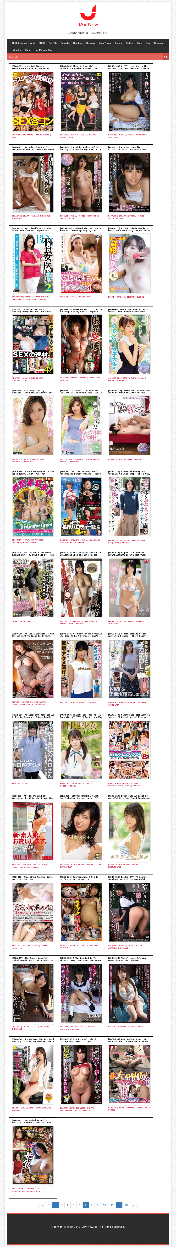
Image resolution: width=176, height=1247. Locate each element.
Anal (32, 43)
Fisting (129, 43)
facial (30, 135)
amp (98, 378)
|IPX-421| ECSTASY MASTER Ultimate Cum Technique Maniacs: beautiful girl (80, 798)
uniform (72, 786)
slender (120, 380)
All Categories (19, 43)
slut (71, 137)
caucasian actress (34, 540)
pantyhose (31, 299)
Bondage (78, 43)
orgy (14, 137)
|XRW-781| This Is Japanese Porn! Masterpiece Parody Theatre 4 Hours (80, 473)
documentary (18, 135)
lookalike (95, 540)
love (31, 1108)
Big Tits (53, 43)
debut (126, 378)
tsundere (43, 299)
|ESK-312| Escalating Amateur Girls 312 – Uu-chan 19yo (32, 878)
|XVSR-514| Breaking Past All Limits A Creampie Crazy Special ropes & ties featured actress (81, 311)
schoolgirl (141, 135)
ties (62, 380)
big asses (64, 135)
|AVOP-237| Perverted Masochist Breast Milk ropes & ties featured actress (31, 1122)
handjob (121, 297)
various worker (121, 543)
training (16, 1110)
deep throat (90, 621)
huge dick (121, 621)
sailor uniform (67, 218)
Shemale (158, 43)
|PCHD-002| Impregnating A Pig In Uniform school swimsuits (79, 878)
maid (22, 867)
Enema (118, 43)
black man (17, 540)
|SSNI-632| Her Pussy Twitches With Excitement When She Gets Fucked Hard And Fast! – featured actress (80, 555)
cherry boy (17, 297)
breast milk (17, 1189)
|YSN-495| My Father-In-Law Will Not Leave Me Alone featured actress (129, 391)
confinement (76, 621)
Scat (148, 43)
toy (25, 381)
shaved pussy (26, 705)
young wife (17, 218)
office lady (84, 297)
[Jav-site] (88, 16)
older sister (18, 299)
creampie (112, 135)
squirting (16, 381)
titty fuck (40, 705)
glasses (142, 702)
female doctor (41, 297)
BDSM (42, 43)
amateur (16, 378)
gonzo (82, 216)
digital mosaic (138, 378)
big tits (74, 135)
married (112, 786)
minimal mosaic (76, 624)
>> (133, 1205)
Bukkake (65, 43)
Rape (139, 43)
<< (42, 1205)
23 (126, 1205)
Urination (16, 50)
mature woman (43, 135)
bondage (64, 540)
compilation (114, 783)
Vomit (28, 50)
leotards (91, 702)
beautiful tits (115, 459)
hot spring (92, 216)
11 (112, 1205)
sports (86, 1110)
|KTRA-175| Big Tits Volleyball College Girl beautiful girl (78, 1040)
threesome (113, 137)
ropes (91, 378)
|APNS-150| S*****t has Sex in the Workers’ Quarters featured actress (128, 67)
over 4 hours (37, 378)
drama (122, 135)
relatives (137, 786)
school (111, 1110)
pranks (83, 378)
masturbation (115, 867)
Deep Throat (104, 43)
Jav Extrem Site (43, 50)
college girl (114, 378)
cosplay (26, 946)
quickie (140, 297)
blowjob (64, 216)
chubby (73, 702)
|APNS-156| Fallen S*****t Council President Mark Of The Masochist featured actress (128, 879)
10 (104, 1205)
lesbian (130, 297)
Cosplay (90, 43)
